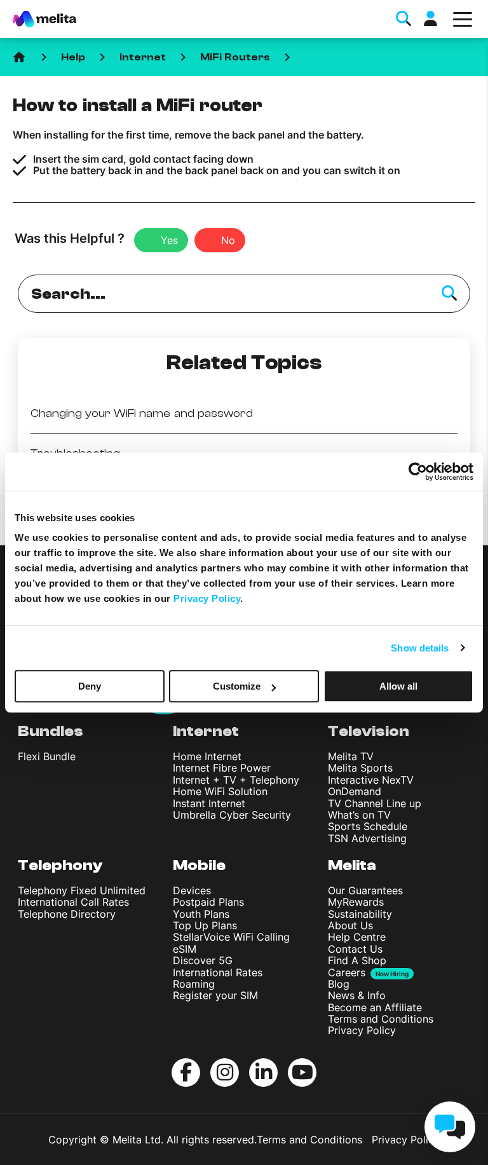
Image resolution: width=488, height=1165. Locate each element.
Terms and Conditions (380, 1018)
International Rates (217, 972)
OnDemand (354, 791)
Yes (169, 240)
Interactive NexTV (371, 779)
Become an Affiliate (375, 1007)
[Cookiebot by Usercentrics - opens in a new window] (417, 471)
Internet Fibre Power (222, 767)
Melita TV (351, 756)
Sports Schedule (367, 826)
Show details (420, 648)
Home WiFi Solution (220, 791)
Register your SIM (215, 995)
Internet (142, 57)
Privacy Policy (362, 1030)
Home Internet (207, 756)
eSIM (184, 949)
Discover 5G (203, 960)
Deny (89, 686)
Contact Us (355, 949)
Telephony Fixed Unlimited (82, 890)
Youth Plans (201, 914)
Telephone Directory (67, 914)
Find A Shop (357, 960)
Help (73, 57)
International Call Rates (73, 902)
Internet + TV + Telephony (236, 779)
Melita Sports (360, 767)
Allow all (398, 686)
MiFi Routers (235, 57)
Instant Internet (209, 803)
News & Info (357, 995)
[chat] (449, 1126)
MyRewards (356, 902)
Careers (346, 972)
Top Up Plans (205, 925)
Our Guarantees (365, 890)
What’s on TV (359, 814)
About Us (350, 925)
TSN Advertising (367, 838)
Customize (237, 686)
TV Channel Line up (374, 803)
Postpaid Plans (208, 902)
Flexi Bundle (47, 756)
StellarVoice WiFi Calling (231, 936)
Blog (338, 984)
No (228, 240)
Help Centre (357, 936)
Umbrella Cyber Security (232, 814)
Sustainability (360, 914)
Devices (192, 890)
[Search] (449, 293)
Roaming (194, 984)
